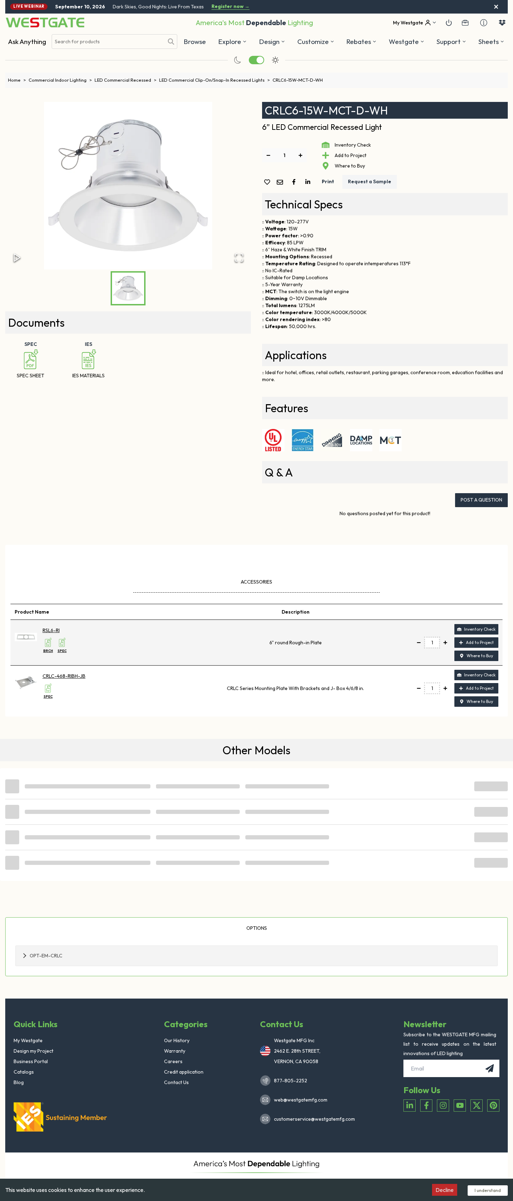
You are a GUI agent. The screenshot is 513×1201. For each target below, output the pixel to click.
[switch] (256, 60)
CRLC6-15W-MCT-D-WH (298, 80)
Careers (173, 1061)
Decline (445, 1189)
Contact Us (176, 1082)
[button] (361, 41)
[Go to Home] (45, 22)
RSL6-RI (51, 630)
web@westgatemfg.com (300, 1100)
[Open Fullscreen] (239, 257)
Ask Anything (27, 41)
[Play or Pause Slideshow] (17, 257)
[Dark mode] (237, 60)
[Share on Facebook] (295, 182)
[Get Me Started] (448, 22)
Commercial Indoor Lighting (60, 80)
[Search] (171, 41)
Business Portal (31, 1061)
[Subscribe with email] (489, 1068)
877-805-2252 (290, 1080)
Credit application (183, 1072)
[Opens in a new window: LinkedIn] (409, 1105)
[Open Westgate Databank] (502, 22)
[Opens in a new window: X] (476, 1105)
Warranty (174, 1051)
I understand (488, 1190)
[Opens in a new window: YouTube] (460, 1105)
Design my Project (33, 1051)
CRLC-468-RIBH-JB (64, 676)
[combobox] (108, 41)
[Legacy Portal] (465, 22)
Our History (176, 1040)
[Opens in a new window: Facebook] (426, 1105)
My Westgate (28, 1040)
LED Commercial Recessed (125, 80)
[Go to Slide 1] (128, 288)
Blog (19, 1082)
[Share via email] (281, 183)
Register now (230, 6)
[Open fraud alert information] (483, 22)
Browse (195, 41)
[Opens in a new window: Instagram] (443, 1105)
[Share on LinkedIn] (309, 182)
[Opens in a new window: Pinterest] (493, 1105)
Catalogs (24, 1072)
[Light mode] (275, 60)
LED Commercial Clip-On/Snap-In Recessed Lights (214, 80)
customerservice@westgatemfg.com (312, 1119)
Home (17, 80)
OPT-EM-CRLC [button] (46, 955)
